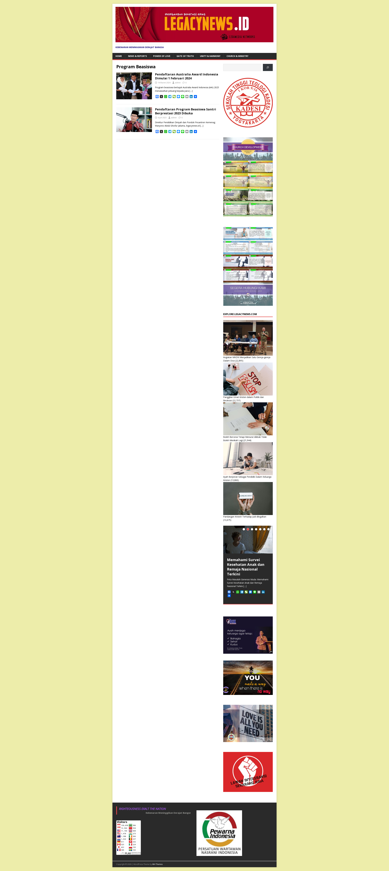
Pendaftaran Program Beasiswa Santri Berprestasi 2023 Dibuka (185, 111)
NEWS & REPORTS (137, 56)
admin (178, 82)
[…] (191, 90)
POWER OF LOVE (161, 56)
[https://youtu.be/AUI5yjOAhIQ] (268, 67)
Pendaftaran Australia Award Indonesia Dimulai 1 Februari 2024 (186, 76)
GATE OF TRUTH (185, 56)
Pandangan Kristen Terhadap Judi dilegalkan (244, 516)
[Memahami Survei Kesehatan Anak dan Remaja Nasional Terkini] (248, 539)
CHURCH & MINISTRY (237, 56)
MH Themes (157, 864)
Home (118, 56)
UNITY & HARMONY (210, 56)
